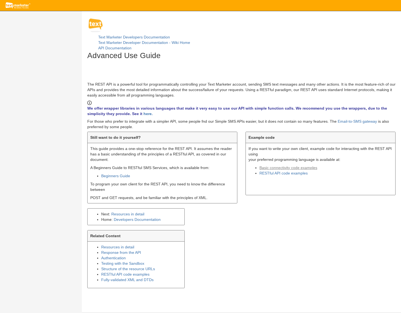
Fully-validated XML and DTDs (127, 280)
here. (148, 114)
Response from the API (121, 252)
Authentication (113, 258)
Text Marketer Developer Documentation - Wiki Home (144, 42)
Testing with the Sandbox (122, 263)
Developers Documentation (137, 219)
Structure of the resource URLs (128, 269)
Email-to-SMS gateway (357, 121)
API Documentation (114, 48)
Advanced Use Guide (124, 55)
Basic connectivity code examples (288, 167)
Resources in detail (127, 214)
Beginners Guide (115, 176)
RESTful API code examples (283, 173)
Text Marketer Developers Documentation (134, 37)
